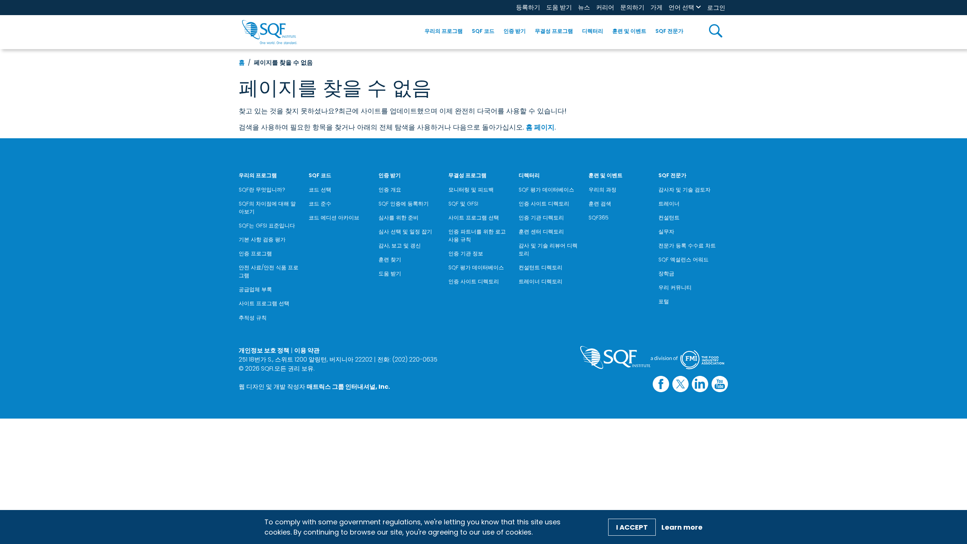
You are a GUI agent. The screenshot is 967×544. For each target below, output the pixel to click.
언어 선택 (681, 7)
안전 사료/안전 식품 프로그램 (268, 271)
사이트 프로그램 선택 (264, 303)
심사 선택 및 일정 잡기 (405, 231)
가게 (656, 7)
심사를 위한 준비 (398, 217)
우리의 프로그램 (444, 31)
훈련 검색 (600, 203)
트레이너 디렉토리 (540, 281)
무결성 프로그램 (554, 31)
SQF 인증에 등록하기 (403, 203)
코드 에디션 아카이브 (334, 217)
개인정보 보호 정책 (264, 350)
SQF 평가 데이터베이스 (476, 267)
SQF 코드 (483, 31)
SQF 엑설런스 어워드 (683, 259)
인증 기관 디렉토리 (541, 217)
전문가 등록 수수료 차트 (687, 245)
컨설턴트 (669, 217)
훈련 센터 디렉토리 (541, 231)
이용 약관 (307, 350)
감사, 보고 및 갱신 (399, 245)
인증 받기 (515, 31)
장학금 (666, 273)
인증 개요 (389, 189)
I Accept (632, 527)
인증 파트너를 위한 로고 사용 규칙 (477, 235)
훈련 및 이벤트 (629, 31)
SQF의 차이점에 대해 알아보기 (267, 207)
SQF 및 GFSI (463, 203)
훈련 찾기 (389, 259)
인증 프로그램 (255, 253)
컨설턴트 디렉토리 (540, 267)
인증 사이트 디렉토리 (473, 281)
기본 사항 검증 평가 (262, 239)
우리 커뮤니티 (675, 287)
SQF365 (599, 217)
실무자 (666, 231)
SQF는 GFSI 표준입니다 (267, 225)
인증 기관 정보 (465, 253)
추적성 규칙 (253, 317)
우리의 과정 (602, 189)
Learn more (682, 527)
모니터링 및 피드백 (471, 189)
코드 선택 (320, 189)
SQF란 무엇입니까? (262, 189)
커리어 (605, 7)
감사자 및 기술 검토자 (684, 189)
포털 (663, 301)
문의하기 (632, 7)
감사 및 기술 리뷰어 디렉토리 (548, 249)
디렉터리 (592, 31)
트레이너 (669, 203)
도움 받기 (559, 7)
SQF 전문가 (669, 31)
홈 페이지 (540, 127)
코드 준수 (320, 203)
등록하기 (528, 7)
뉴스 (584, 7)
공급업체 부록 (255, 289)
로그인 (716, 7)
